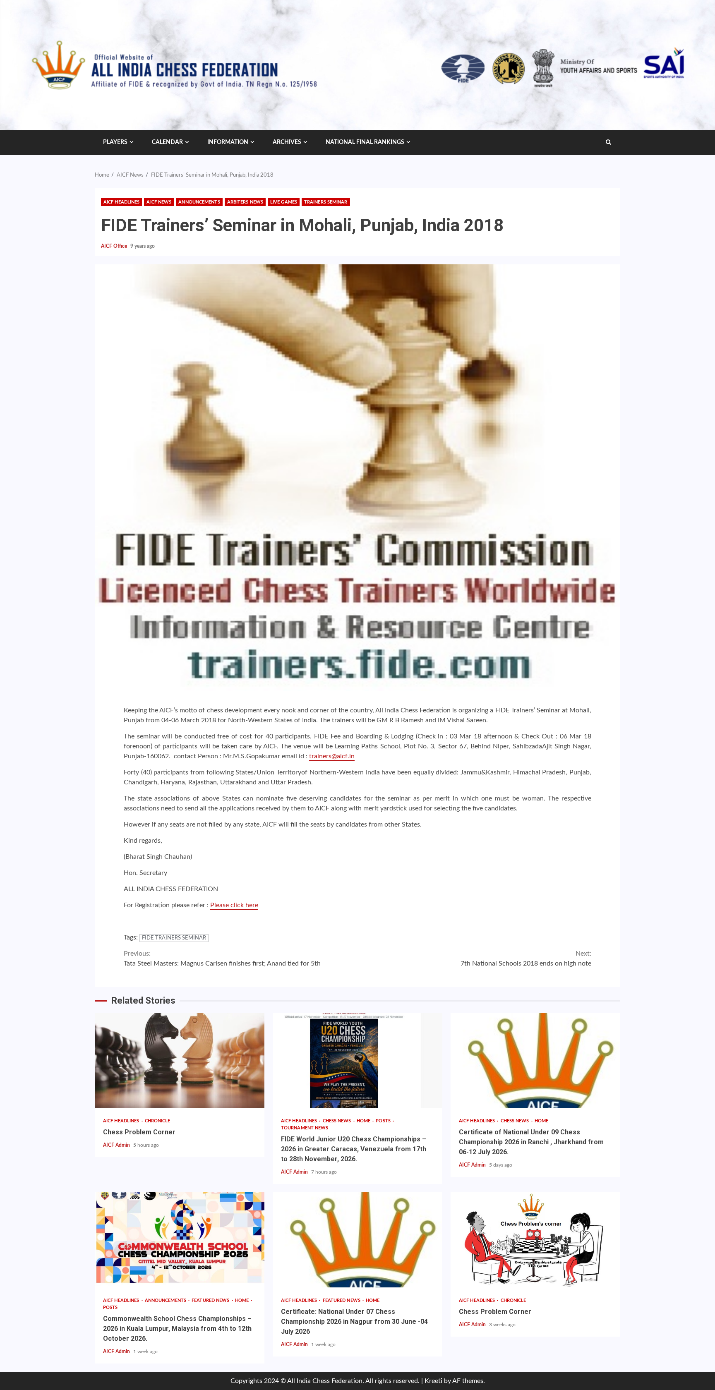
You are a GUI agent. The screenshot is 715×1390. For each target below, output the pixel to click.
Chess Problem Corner (179, 1060)
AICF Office (114, 246)
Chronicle (157, 1121)
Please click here (234, 905)
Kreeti (433, 1381)
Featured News (211, 1300)
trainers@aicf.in (332, 756)
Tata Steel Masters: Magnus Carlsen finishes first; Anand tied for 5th (222, 958)
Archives (287, 142)
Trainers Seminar (326, 202)
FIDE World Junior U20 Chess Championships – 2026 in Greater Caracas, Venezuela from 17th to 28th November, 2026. (357, 1060)
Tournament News (305, 1128)
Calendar (167, 142)
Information (227, 142)
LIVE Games (283, 202)
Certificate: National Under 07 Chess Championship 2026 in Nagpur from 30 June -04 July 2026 (357, 1239)
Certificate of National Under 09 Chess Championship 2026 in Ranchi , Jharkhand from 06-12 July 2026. (535, 1060)
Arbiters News (245, 202)
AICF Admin (117, 1145)
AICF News (158, 202)
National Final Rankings (365, 142)
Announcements (199, 202)
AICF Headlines (121, 202)
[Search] (608, 142)
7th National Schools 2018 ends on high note (526, 958)
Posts (384, 1121)
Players (115, 142)
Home (364, 1121)
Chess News (338, 1121)
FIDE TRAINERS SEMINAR (174, 938)
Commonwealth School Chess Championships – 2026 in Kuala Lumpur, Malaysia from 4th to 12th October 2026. (179, 1239)
